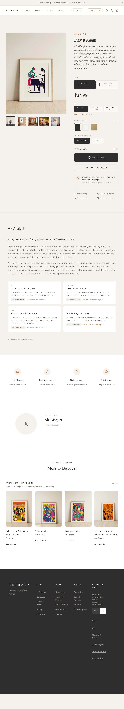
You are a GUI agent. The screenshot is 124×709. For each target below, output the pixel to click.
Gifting (39, 609)
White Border (82, 141)
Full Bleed (97, 141)
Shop (28, 10)
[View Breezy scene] (55, 121)
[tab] (84, 84)
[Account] (111, 10)
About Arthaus (61, 592)
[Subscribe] (103, 611)
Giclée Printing (61, 604)
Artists (49, 10)
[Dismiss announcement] (122, 3)
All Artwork (41, 592)
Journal (58, 614)
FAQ (93, 628)
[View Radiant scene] (44, 121)
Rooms (38, 10)
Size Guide (59, 609)
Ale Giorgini (80, 34)
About (61, 10)
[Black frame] (77, 127)
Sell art (79, 10)
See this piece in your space (22, 339)
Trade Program (80, 609)
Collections (41, 597)
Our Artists (78, 592)
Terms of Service (99, 651)
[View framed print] (22, 121)
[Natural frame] (94, 127)
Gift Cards (41, 614)
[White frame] (85, 127)
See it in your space (98, 167)
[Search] (106, 10)
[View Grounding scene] (33, 121)
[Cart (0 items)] (117, 10)
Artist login (96, 10)
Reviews (77, 604)
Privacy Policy (97, 658)
